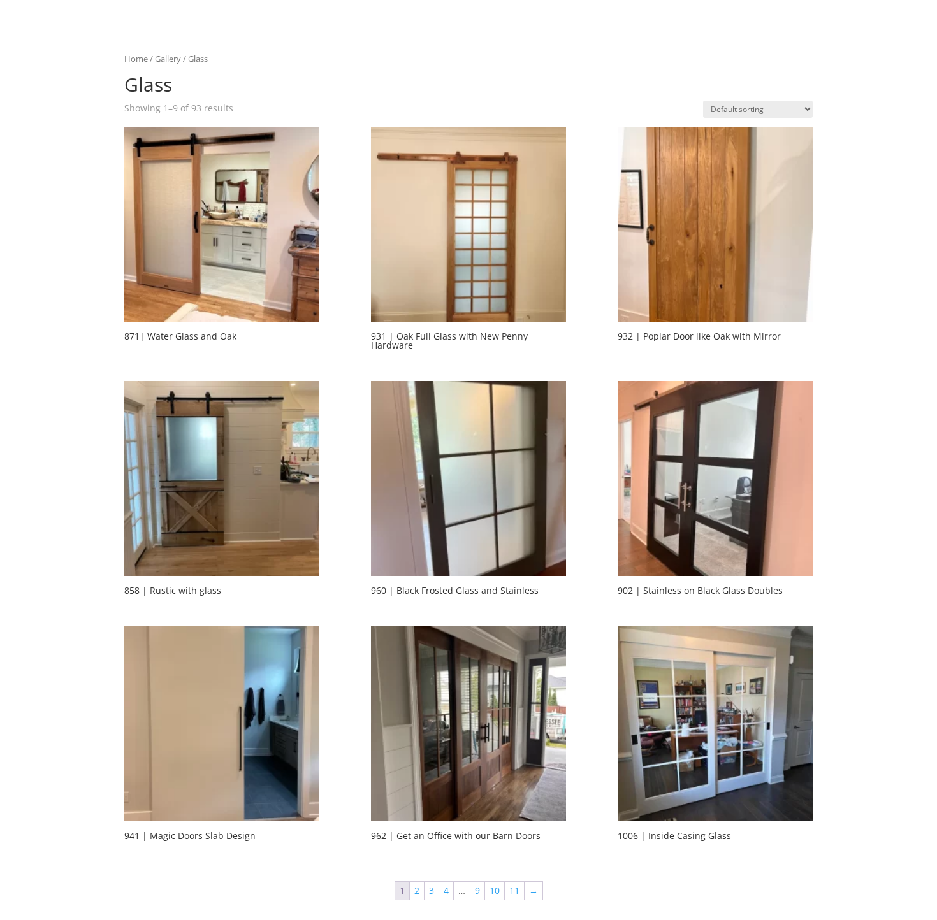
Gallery (168, 58)
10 (495, 890)
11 (514, 890)
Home (136, 58)
